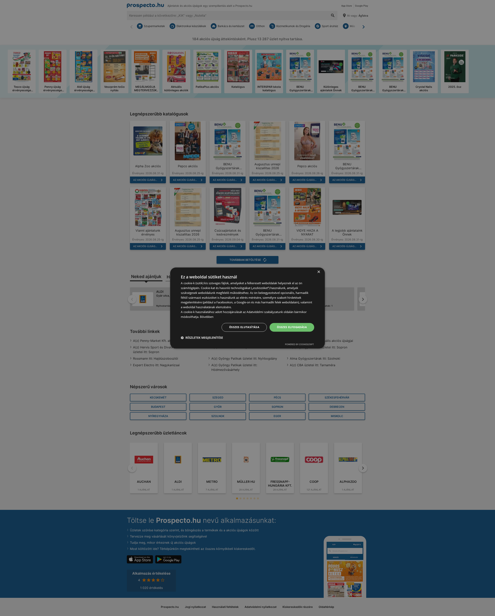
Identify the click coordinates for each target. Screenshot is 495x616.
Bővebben (206, 317)
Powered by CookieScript (299, 344)
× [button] (318, 271)
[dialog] (247, 307)
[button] (202, 338)
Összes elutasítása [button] (244, 327)
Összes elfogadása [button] (292, 327)
